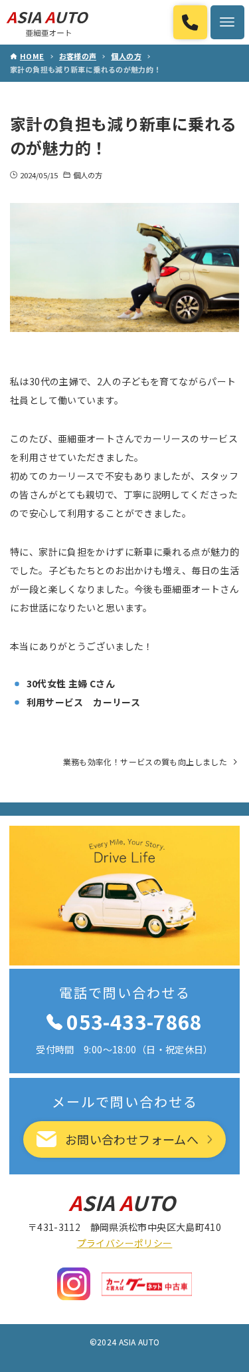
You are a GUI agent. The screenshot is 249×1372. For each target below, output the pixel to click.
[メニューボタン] (227, 22)
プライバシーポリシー (125, 1243)
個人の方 (87, 175)
